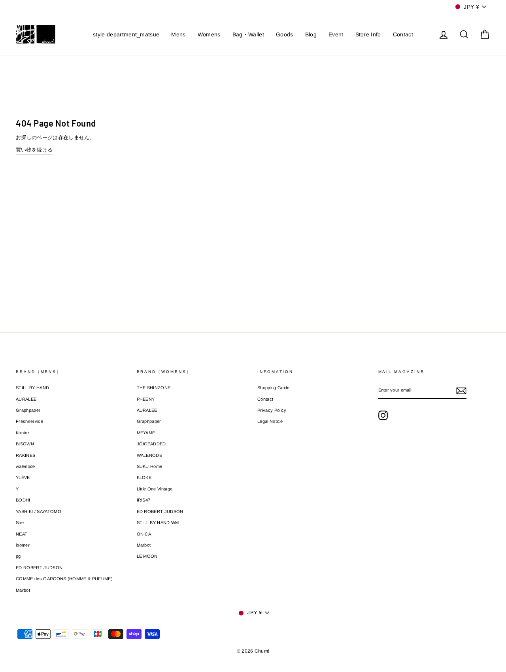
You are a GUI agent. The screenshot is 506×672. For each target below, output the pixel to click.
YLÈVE (23, 477)
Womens (209, 34)
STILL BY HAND (32, 387)
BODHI (23, 500)
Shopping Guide (273, 387)
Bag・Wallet (248, 34)
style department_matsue (126, 34)
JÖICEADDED (151, 443)
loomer (23, 545)
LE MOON (147, 556)
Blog (311, 34)
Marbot (23, 590)
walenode (25, 466)
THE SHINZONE (154, 387)
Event (336, 34)
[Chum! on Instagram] (383, 415)
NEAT (21, 534)
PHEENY (146, 399)
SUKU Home (149, 466)
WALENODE (149, 455)
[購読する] (461, 391)
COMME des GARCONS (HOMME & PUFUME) (64, 578)
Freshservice (29, 421)
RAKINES (25, 455)
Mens (178, 34)
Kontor (22, 432)
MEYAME (146, 432)
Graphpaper (28, 410)
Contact (403, 34)
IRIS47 (144, 500)
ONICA (144, 534)
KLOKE (144, 477)
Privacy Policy (272, 410)
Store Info (368, 34)
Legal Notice (270, 421)
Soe (20, 522)
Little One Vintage (155, 488)
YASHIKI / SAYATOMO (38, 511)
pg (18, 556)
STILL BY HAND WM (158, 522)
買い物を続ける (34, 150)
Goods (284, 34)
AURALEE (26, 399)
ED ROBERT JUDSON (39, 567)
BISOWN (25, 443)
